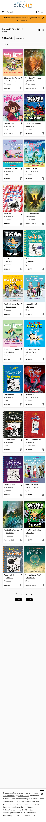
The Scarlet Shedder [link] (33, 123)
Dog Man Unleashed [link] (33, 530)
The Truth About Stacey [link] (12, 304)
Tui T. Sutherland (32, 171)
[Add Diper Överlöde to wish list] (21, 449)
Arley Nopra (9, 171)
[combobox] (18, 12)
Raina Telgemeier (11, 307)
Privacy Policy (23, 796)
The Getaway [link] (9, 395)
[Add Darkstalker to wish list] (42, 404)
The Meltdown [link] (9, 485)
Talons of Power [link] (31, 169)
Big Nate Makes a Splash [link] (33, 349)
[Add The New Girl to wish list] (21, 133)
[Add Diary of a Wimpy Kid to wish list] (42, 449)
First (18, 600)
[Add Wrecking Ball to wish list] (21, 585)
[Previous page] (16, 594)
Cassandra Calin (11, 126)
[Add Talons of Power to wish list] (42, 178)
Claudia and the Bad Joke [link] (12, 169)
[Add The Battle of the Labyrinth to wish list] (21, 540)
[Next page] (31, 594)
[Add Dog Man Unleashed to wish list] (42, 540)
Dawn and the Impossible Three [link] (12, 349)
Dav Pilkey (30, 126)
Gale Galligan (10, 352)
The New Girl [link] (9, 123)
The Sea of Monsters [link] (33, 78)
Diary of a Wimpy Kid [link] (33, 440)
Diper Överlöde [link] (9, 440)
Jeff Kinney (9, 216)
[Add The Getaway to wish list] (21, 404)
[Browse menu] (42, 12)
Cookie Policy (29, 815)
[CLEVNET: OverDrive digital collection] (23, 4)
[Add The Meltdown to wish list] (21, 495)
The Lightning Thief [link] (33, 575)
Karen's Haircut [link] (31, 304)
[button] (38, 31)
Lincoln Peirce (31, 352)
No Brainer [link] (29, 259)
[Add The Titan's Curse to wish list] (42, 224)
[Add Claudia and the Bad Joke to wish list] (21, 178)
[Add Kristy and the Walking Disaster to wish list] (21, 88)
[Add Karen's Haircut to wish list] (42, 314)
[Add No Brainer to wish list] (42, 269)
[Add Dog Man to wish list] (21, 269)
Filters (6, 44)
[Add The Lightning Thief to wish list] (42, 585)
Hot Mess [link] (7, 214)
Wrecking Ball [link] (9, 575)
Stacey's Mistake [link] (31, 485)
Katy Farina (30, 307)
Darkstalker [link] (29, 395)
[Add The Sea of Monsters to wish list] (42, 88)
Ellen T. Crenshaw (11, 81)
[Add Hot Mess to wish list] (21, 224)
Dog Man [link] (7, 259)
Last (29, 600)
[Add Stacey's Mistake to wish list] (42, 495)
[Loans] (38, 12)
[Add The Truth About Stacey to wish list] (21, 314)
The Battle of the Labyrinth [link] (12, 530)
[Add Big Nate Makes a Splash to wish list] (42, 359)
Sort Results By (7, 38)
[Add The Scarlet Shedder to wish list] (42, 133)
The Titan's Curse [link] (32, 214)
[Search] (3, 12)
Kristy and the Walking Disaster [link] (12, 78)
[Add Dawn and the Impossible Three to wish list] (21, 359)
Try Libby (6, 18)
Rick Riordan (31, 81)
